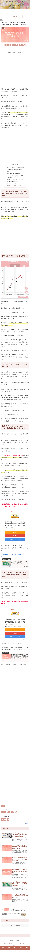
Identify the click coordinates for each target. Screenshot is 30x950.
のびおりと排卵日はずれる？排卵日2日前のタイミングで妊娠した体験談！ (15, 169)
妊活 (4, 805)
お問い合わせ (15, 945)
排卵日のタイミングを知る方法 (14, 173)
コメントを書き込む (15, 925)
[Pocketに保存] (16, 45)
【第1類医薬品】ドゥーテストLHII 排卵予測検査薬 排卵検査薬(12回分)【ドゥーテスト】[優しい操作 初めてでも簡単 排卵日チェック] (15, 523)
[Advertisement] (15, 70)
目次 (13, 164)
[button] (23, 45)
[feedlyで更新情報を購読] (5, 819)
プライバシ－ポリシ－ (8, 943)
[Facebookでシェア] (9, 45)
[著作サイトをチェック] (2, 819)
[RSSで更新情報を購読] (8, 819)
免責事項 (22, 943)
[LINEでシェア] (20, 45)
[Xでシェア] (6, 45)
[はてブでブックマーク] (13, 45)
